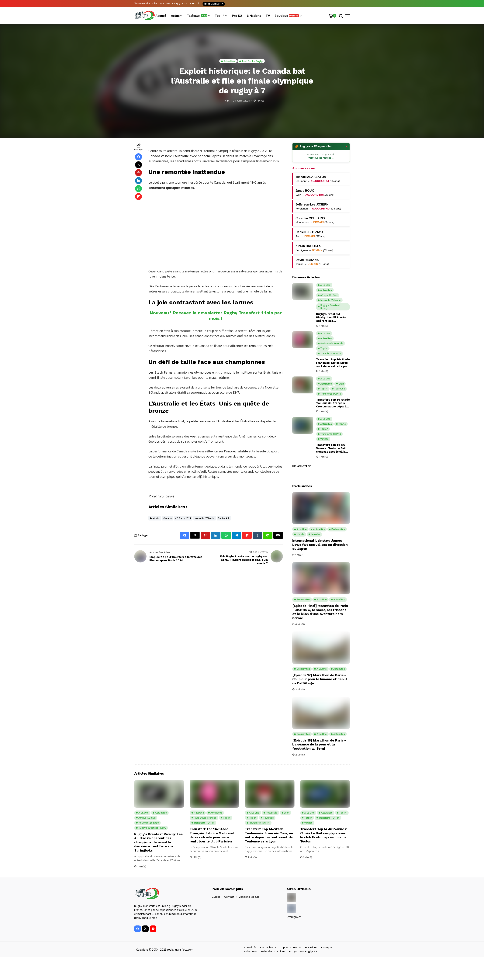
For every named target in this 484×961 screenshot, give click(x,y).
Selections (250, 951)
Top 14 (284, 947)
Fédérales (266, 951)
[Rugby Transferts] (144, 16)
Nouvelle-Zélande (204, 518)
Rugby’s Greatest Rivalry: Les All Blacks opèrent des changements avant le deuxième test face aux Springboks (332, 317)
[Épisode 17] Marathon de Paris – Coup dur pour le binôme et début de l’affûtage (319, 679)
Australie (155, 518)
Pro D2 (297, 947)
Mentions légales (248, 896)
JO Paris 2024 (183, 518)
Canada (167, 518)
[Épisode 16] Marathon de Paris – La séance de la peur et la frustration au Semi (319, 744)
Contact (229, 896)
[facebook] (137, 928)
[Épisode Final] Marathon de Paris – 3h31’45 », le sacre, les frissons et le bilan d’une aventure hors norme (320, 612)
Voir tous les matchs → (321, 157)
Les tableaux (268, 947)
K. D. (227, 100)
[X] (145, 928)
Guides (216, 896)
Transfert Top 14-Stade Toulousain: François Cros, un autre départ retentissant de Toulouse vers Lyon (333, 403)
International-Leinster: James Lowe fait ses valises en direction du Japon (320, 544)
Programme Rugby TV (303, 951)
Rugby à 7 (223, 518)
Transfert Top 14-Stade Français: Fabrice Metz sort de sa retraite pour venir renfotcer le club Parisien (333, 363)
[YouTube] (153, 928)
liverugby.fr (294, 916)
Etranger (326, 947)
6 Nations (311, 947)
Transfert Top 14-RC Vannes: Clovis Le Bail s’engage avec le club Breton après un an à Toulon (330, 448)
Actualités (250, 947)
